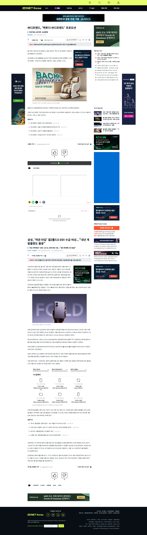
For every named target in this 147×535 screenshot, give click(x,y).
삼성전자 (36, 485)
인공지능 (69, 8)
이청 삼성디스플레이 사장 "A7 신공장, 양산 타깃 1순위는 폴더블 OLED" (51, 427)
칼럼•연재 (104, 8)
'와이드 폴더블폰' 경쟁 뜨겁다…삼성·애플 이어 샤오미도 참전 (48, 423)
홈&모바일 (30, 35)
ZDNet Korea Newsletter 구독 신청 (35, 526)
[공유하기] (80, 40)
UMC (60, 485)
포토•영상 (116, 8)
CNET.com (30, 522)
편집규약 (81, 513)
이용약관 (96, 513)
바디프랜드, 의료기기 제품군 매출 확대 (41, 131)
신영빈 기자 (35, 40)
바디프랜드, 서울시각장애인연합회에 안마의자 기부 (45, 127)
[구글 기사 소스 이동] (72, 40)
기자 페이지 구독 (49, 40)
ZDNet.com (36, 522)
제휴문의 (117, 511)
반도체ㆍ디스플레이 (32, 250)
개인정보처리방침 (88, 513)
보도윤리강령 (116, 513)
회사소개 (99, 511)
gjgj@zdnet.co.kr (47, 467)
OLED (43, 485)
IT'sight (92, 8)
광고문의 (104, 511)
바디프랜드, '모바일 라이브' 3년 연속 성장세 (43, 135)
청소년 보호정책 (103, 513)
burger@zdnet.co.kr (43, 144)
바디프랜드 (37, 168)
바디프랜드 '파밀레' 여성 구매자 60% (41, 123)
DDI (55, 485)
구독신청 (61, 526)
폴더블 (49, 485)
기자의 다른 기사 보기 (83, 144)
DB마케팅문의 (111, 511)
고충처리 (110, 513)
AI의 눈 (81, 8)
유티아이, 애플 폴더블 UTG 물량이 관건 (41, 431)
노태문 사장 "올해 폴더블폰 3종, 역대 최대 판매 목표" (45, 435)
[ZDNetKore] (33, 4)
